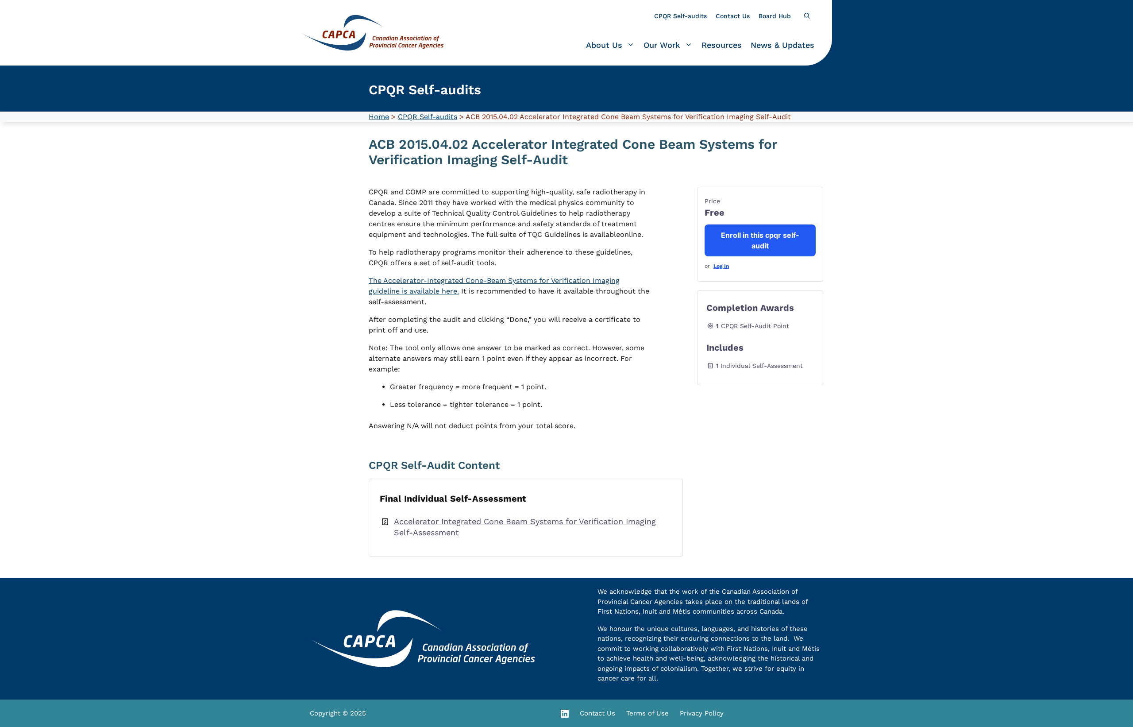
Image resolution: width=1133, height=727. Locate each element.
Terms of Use (647, 713)
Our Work (662, 45)
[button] (807, 16)
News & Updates (782, 45)
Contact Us (733, 15)
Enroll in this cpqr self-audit (760, 240)
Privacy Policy (702, 713)
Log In (721, 266)
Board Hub (775, 15)
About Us (604, 45)
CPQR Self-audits (680, 15)
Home (379, 116)
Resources (721, 45)
